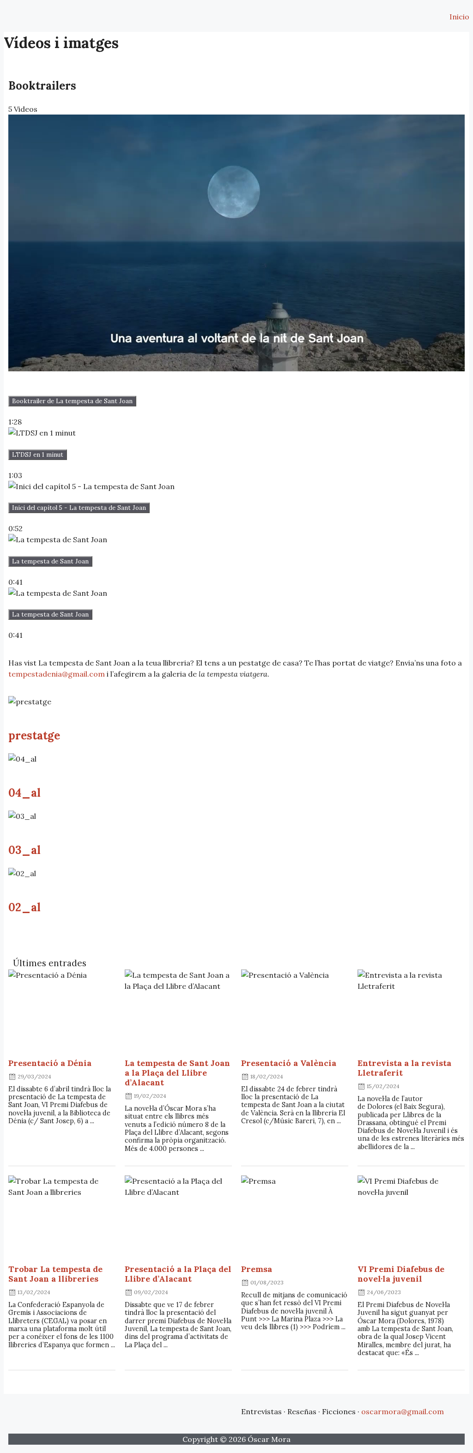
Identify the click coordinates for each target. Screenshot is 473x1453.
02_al (24, 907)
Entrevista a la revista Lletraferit (404, 1068)
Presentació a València (288, 1063)
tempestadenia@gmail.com (56, 673)
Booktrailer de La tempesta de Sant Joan (72, 401)
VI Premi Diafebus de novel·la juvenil (401, 1274)
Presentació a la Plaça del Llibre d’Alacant (178, 1274)
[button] (9, 12)
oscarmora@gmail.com (402, 1411)
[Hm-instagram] (220, 1410)
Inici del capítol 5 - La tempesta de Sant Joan (79, 508)
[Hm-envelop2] (157, 1410)
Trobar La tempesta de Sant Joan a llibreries (55, 1274)
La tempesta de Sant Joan (50, 561)
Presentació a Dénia (49, 1063)
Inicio (459, 16)
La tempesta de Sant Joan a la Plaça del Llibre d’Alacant (177, 1073)
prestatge (34, 735)
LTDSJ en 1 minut (37, 455)
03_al (24, 850)
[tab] (236, 271)
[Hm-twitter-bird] (188, 1410)
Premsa (256, 1269)
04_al (24, 793)
